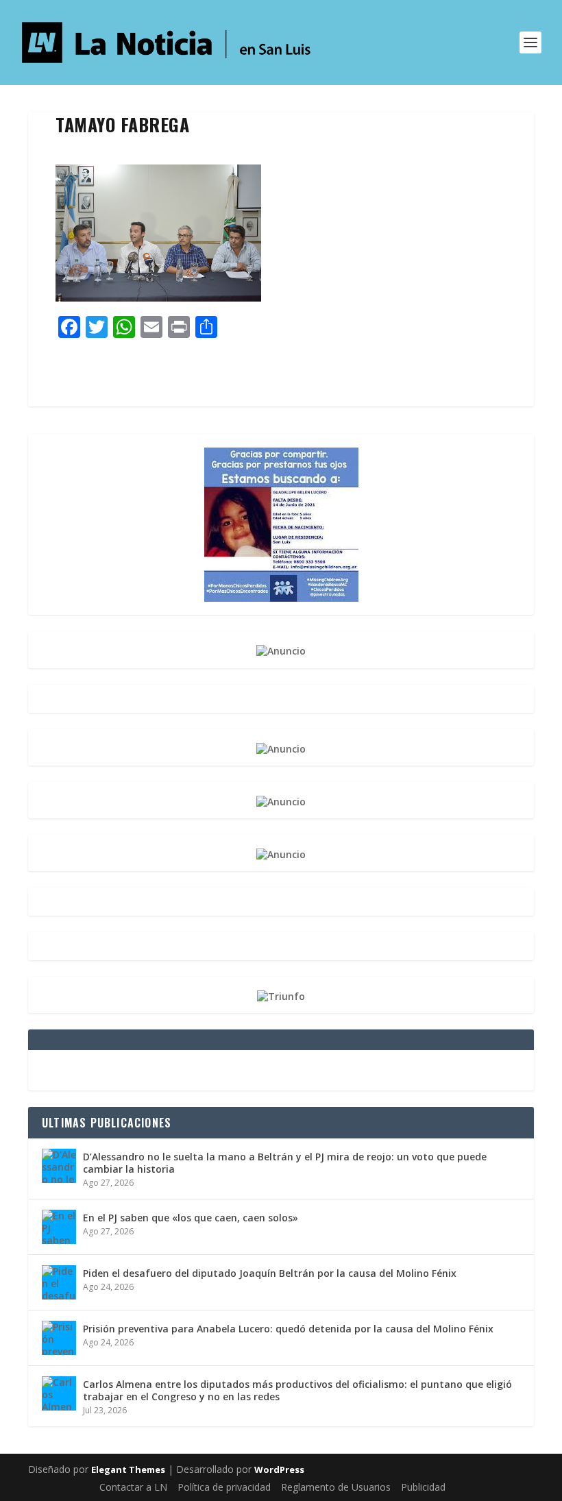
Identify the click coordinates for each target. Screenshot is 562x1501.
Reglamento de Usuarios (336, 1486)
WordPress (279, 1469)
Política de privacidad (224, 1486)
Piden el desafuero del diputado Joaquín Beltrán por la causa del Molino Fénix (269, 1273)
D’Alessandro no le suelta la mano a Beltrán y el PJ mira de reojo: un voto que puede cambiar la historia (285, 1162)
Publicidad (423, 1486)
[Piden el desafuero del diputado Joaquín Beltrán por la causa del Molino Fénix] (59, 1282)
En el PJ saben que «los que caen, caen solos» (190, 1217)
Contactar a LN (133, 1486)
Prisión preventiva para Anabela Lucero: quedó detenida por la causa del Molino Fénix (288, 1328)
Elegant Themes (128, 1469)
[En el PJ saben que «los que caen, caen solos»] (59, 1227)
